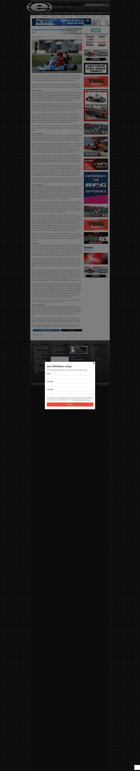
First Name (50, 381)
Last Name (50, 389)
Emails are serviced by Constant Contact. (82, 400)
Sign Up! (70, 404)
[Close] (94, 363)
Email (48, 373)
